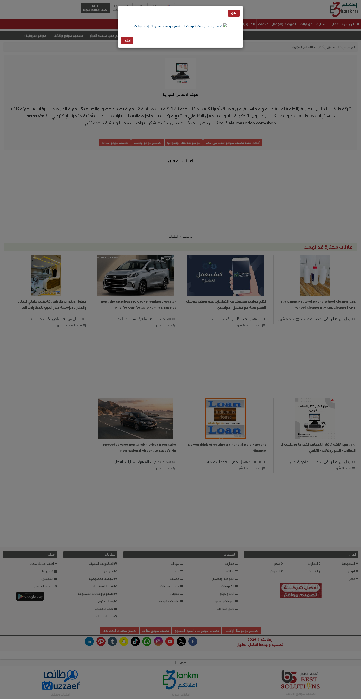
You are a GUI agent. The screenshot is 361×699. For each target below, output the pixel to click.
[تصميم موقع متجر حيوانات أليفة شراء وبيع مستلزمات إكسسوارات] (180, 26)
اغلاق (233, 13)
